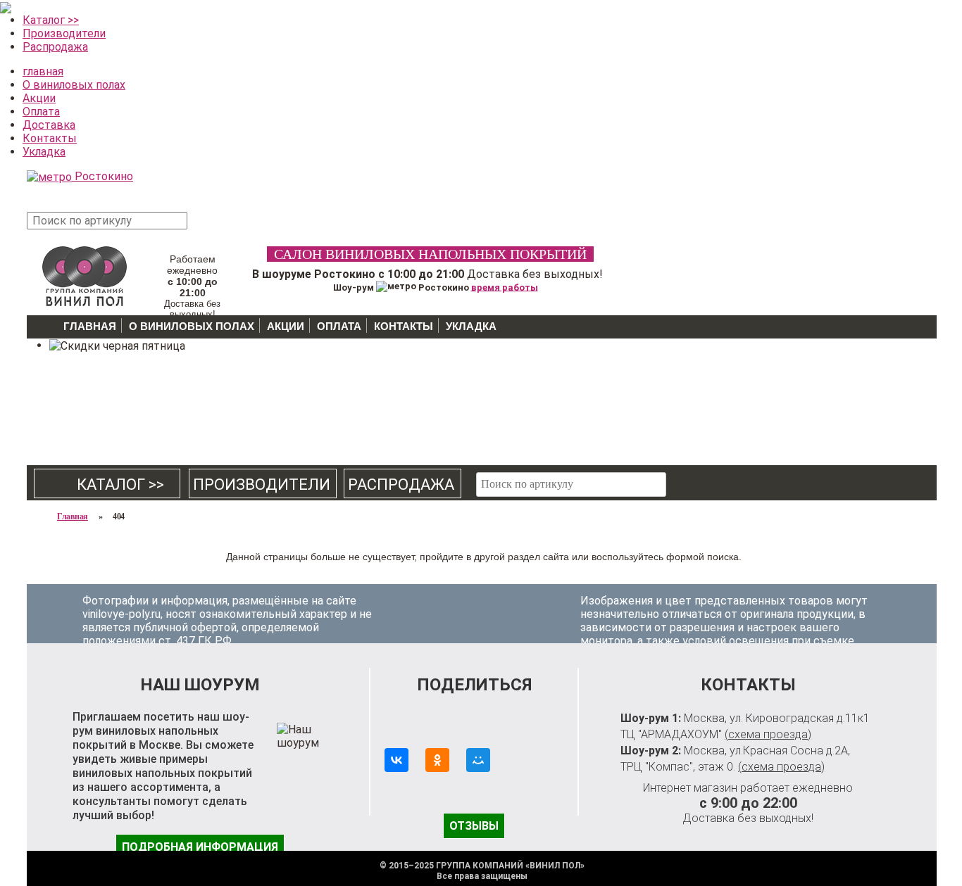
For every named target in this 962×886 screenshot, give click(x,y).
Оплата (41, 111)
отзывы (474, 826)
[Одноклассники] (437, 760)
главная (43, 71)
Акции (39, 98)
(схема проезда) (768, 734)
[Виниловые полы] (84, 274)
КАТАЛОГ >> (108, 484)
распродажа (401, 484)
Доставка (49, 125)
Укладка (44, 151)
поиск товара (213, 227)
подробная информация (200, 847)
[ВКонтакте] (396, 760)
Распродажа (55, 46)
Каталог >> (51, 20)
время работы (504, 286)
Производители (64, 33)
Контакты (50, 138)
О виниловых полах (74, 84)
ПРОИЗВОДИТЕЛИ (261, 484)
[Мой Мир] (478, 760)
